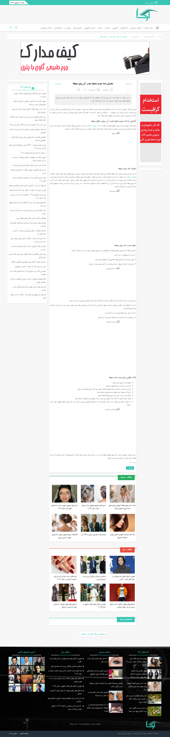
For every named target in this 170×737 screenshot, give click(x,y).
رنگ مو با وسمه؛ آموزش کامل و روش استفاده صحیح (122, 536)
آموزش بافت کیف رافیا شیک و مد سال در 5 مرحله (98, 694)
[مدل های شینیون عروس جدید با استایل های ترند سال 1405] (64, 494)
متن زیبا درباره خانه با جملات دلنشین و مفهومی (30, 266)
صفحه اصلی (24, 733)
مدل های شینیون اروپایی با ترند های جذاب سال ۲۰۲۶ (93, 507)
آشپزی (115, 28)
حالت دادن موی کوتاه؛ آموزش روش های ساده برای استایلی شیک (122, 507)
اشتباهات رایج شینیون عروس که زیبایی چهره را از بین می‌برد (64, 536)
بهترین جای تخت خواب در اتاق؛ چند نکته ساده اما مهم (28, 190)
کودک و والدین (46, 28)
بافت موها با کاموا (94, 125)
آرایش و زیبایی (135, 28)
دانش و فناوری (90, 28)
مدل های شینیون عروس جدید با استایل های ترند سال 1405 (65, 507)
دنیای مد (68, 28)
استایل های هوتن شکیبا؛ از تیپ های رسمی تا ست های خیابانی (122, 605)
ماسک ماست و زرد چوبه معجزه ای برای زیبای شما (29, 165)
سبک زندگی (148, 28)
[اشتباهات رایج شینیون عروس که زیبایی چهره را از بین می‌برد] (64, 523)
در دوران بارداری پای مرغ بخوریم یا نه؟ (33, 152)
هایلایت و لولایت (130, 177)
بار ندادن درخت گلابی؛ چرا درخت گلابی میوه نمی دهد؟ (27, 124)
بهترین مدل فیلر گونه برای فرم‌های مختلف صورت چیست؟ (136, 660)
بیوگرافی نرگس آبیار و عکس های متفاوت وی (31, 218)
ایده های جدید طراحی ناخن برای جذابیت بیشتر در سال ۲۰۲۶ (65, 578)
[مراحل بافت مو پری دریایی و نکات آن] (93, 523)
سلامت (107, 28)
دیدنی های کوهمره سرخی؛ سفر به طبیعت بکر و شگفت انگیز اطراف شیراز (136, 699)
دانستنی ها (78, 28)
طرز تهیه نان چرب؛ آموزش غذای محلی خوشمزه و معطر (27, 185)
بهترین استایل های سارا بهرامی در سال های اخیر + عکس (123, 578)
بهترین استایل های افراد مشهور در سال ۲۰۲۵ (94, 605)
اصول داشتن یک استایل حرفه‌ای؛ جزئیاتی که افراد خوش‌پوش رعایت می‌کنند (29, 103)
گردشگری (124, 28)
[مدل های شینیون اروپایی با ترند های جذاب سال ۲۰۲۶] (93, 494)
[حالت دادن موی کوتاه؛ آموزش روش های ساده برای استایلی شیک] (122, 494)
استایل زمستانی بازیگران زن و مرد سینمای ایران (94, 578)
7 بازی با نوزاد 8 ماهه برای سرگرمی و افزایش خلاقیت (28, 261)
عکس (100, 28)
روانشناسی (58, 28)
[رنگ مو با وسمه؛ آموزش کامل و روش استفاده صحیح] (122, 523)
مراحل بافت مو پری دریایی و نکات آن (93, 534)
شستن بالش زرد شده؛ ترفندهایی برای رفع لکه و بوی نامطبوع (97, 672)
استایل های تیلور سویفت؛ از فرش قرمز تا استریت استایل (65, 605)
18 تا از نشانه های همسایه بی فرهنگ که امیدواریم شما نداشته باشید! (97, 708)
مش (80, 183)
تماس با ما (149, 3)
